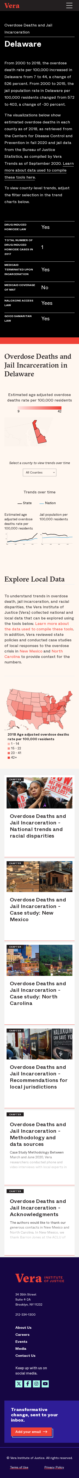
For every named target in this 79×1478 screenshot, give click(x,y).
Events (21, 1341)
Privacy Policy (54, 1467)
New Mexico (31, 651)
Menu (69, 5)
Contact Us (25, 1355)
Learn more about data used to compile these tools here (39, 170)
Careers (22, 1334)
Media (20, 1348)
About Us (23, 1327)
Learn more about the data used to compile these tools (38, 626)
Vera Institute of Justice (13, 5)
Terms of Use (19, 1467)
